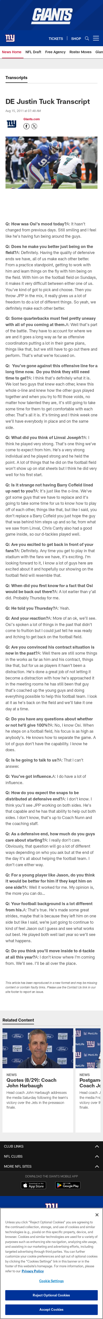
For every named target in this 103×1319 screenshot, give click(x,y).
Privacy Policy (33, 1271)
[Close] (97, 1214)
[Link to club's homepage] (10, 36)
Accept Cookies (52, 1309)
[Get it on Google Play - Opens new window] (68, 1188)
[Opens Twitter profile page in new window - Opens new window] (34, 126)
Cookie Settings (51, 1281)
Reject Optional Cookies (51, 1295)
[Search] (87, 38)
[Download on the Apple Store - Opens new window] (33, 1186)
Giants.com (32, 119)
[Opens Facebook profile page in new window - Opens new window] (27, 126)
